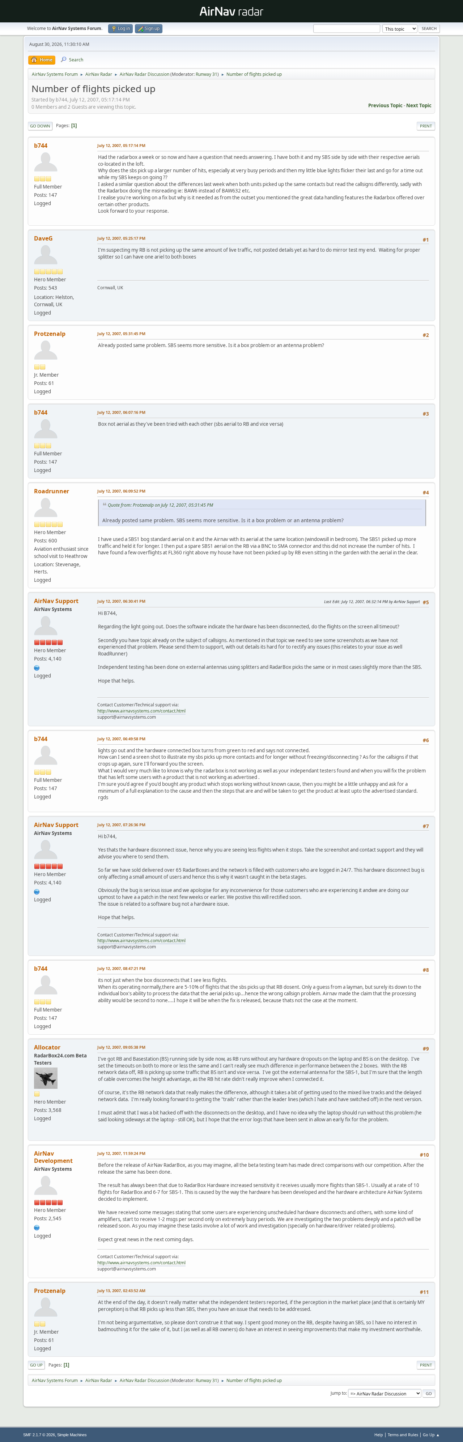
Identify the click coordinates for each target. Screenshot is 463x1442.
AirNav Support (56, 601)
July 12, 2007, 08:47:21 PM (121, 968)
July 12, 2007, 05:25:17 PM (121, 238)
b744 (40, 146)
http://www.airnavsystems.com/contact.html (141, 711)
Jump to (338, 1393)
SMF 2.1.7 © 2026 (39, 1435)
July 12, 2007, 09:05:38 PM (121, 1047)
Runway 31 (206, 74)
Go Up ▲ (431, 1434)
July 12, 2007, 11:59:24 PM (121, 1153)
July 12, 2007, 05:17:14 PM (121, 145)
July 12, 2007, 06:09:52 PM (121, 491)
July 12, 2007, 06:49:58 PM (121, 738)
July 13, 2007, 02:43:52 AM (121, 1290)
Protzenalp (49, 334)
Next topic (419, 105)
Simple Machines (72, 1435)
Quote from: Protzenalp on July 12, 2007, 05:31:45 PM (160, 505)
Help (378, 1434)
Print (426, 126)
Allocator (47, 1047)
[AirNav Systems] (37, 1227)
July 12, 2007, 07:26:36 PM (121, 824)
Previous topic (385, 105)
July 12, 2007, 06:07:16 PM (121, 412)
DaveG (43, 238)
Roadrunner (51, 491)
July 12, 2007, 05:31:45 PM (121, 333)
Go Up (36, 1365)
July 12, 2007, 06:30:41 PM (121, 601)
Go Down (40, 126)
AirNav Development (53, 1157)
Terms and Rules (403, 1434)
